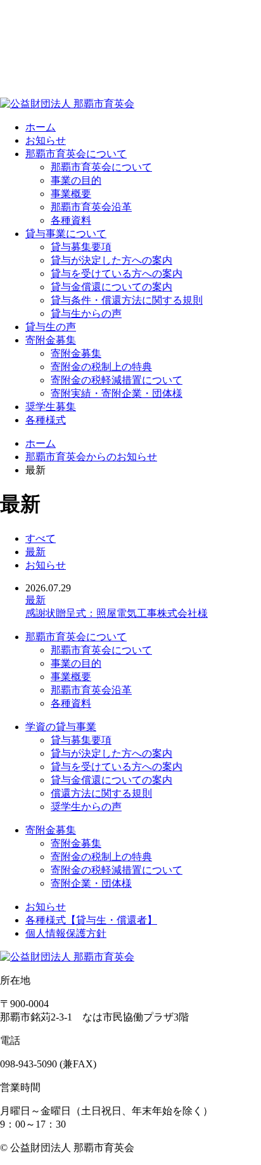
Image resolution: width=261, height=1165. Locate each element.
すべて (40, 538)
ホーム (40, 443)
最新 (35, 551)
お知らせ (45, 565)
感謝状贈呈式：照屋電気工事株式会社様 (116, 613)
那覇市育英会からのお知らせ (91, 456)
